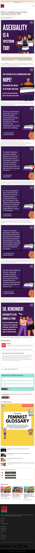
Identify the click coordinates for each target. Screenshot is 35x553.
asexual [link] (7, 349)
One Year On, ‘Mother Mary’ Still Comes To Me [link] (15, 458)
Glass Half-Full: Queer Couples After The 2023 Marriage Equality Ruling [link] (29, 495)
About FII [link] (2, 520)
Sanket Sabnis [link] (15, 497)
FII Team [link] (3, 15)
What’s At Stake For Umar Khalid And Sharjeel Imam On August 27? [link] (18, 448)
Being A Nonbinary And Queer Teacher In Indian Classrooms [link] (17, 495)
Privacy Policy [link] (3, 538)
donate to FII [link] (15, 59)
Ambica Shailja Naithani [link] (6, 497)
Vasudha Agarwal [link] (10, 464)
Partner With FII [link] (3, 529)
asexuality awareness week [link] (18, 349)
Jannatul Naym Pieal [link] (11, 454)
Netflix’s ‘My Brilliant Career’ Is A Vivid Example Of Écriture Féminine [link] (18, 453)
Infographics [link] (7, 9)
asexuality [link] (11, 349)
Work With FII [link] (3, 531)
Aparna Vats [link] (27, 498)
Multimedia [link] (2, 9)
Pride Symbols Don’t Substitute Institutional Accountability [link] (6, 495)
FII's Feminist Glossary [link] (6, 402)
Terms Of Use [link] (3, 537)
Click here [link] (19, 2)
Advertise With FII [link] (4, 528)
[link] (34, 167)
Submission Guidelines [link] (4, 523)
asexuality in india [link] (26, 349)
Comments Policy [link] (4, 535)
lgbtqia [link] (31, 349)
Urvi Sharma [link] (10, 459)
